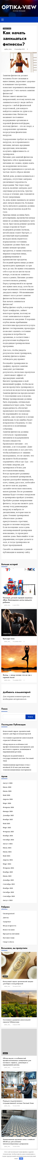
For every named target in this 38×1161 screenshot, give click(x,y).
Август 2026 (7, 783)
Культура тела (8, 639)
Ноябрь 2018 (8, 888)
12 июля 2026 (16, 1106)
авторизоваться (19, 699)
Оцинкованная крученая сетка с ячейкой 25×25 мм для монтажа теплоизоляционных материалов (17, 767)
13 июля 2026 (16, 1067)
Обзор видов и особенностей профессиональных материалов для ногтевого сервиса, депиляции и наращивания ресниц (18, 748)
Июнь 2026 (7, 791)
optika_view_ (8, 49)
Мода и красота (9, 926)
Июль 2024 (7, 848)
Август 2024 (7, 844)
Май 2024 (6, 856)
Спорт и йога (7, 28)
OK (21, 1158)
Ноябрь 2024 (8, 836)
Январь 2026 (8, 811)
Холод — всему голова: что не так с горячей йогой (17, 676)
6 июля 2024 (16, 605)
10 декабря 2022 (19, 49)
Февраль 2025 (8, 831)
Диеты (6, 918)
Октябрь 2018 (8, 892)
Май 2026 (6, 795)
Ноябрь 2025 (8, 819)
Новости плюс (9, 930)
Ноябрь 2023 (8, 872)
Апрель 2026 (8, 799)
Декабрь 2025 (8, 815)
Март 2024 (7, 864)
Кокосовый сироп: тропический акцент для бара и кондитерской (17, 732)
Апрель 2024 (8, 860)
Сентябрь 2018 (9, 896)
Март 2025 (7, 827)
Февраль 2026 (8, 807)
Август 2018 (7, 900)
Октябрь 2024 (8, 840)
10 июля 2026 (16, 1146)
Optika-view (19, 7)
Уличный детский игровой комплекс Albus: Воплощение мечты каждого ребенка (17, 600)
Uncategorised (8, 913)
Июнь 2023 (7, 876)
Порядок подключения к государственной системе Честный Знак (18, 758)
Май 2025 (6, 823)
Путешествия (8, 938)
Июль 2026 (7, 787)
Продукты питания (11, 934)
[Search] (34, 19)
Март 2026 (7, 803)
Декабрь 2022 (8, 880)
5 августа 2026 (16, 1024)
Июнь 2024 (7, 852)
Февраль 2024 (8, 868)
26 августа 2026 (17, 986)
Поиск (4, 708)
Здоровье (7, 922)
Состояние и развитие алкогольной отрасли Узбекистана (18, 739)
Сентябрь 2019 (9, 884)
